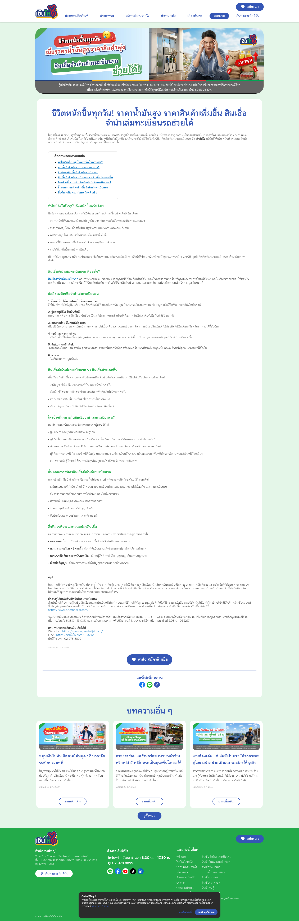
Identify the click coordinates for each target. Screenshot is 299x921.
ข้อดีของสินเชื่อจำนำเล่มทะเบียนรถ (78, 172)
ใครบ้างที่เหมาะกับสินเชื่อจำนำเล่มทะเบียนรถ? (84, 182)
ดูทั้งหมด (149, 816)
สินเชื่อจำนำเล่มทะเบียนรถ (63, 279)
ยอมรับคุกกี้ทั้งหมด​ (206, 912)
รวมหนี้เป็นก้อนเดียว (213, 872)
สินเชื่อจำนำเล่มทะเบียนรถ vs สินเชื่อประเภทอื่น (85, 177)
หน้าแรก (181, 857)
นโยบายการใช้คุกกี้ (99, 906)
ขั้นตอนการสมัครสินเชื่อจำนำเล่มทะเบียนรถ (83, 187)
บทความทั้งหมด (185, 888)
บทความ (219, 16)
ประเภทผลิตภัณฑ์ (76, 16)
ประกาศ (181, 883)
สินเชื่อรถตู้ (208, 888)
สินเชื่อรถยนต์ (210, 877)
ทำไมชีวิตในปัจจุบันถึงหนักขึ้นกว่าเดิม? (80, 162)
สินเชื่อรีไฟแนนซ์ (211, 867)
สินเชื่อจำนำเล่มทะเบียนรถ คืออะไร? (78, 167)
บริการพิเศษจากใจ (137, 16)
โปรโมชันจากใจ (184, 862)
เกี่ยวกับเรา (194, 16)
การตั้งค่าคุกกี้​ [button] (185, 912)
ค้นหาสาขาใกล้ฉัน (248, 16)
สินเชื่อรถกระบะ (211, 883)
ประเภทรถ (107, 16)
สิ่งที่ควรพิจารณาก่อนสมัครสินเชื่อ (77, 192)
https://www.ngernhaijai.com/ (68, 610)
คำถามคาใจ (168, 16)
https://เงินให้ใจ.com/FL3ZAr (75, 635)
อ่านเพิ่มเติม (73, 801)
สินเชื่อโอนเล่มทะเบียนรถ (216, 862)
